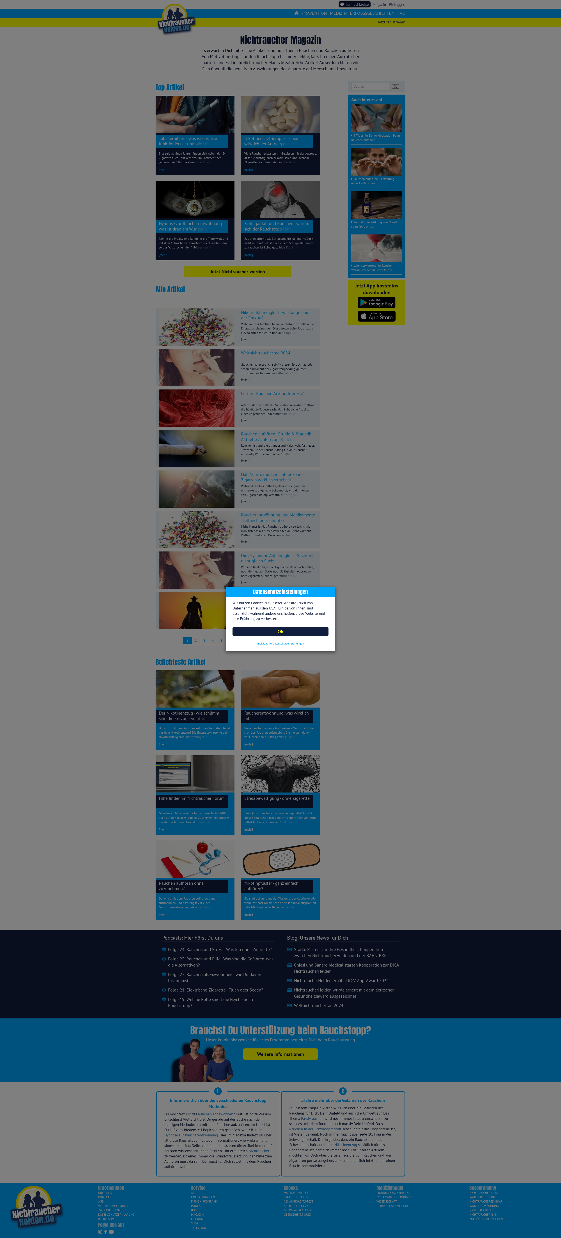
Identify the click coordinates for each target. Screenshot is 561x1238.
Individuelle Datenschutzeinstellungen (280, 643)
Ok (280, 631)
